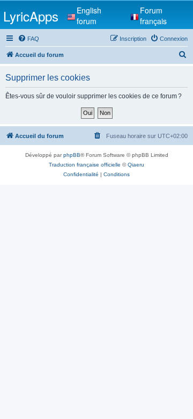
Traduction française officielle (85, 165)
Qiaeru (136, 165)
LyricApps (30, 15)
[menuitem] (28, 38)
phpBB (71, 155)
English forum (89, 15)
